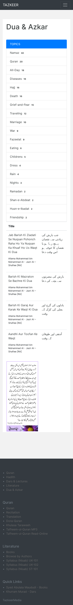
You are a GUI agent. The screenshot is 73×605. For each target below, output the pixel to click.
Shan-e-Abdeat (21, 200)
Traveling (18, 113)
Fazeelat (17, 139)
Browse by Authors (19, 556)
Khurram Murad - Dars (21, 591)
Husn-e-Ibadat (21, 208)
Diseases (18, 78)
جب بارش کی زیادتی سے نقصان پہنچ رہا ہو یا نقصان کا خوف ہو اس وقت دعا (53, 243)
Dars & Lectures (16, 481)
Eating (16, 148)
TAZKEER (10, 5)
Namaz (17, 52)
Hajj (14, 87)
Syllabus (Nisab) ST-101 (22, 569)
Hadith (10, 477)
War (14, 130)
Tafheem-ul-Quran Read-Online (27, 533)
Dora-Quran (14, 521)
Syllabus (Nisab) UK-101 (22, 560)
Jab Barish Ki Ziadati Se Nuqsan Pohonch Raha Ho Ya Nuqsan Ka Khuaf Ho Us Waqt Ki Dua (22, 243)
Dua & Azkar (14, 489)
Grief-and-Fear (22, 104)
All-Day (17, 70)
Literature (12, 485)
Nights (16, 182)
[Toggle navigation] (65, 4)
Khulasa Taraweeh (18, 525)
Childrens (18, 156)
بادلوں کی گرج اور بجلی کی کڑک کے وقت (53, 309)
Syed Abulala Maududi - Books (26, 587)
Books (10, 552)
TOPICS (15, 44)
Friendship (18, 217)
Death (16, 96)
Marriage (18, 122)
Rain (14, 174)
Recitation (13, 512)
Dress (15, 165)
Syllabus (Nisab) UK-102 (22, 564)
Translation (13, 516)
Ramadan (18, 191)
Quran (16, 61)
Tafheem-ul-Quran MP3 (21, 529)
